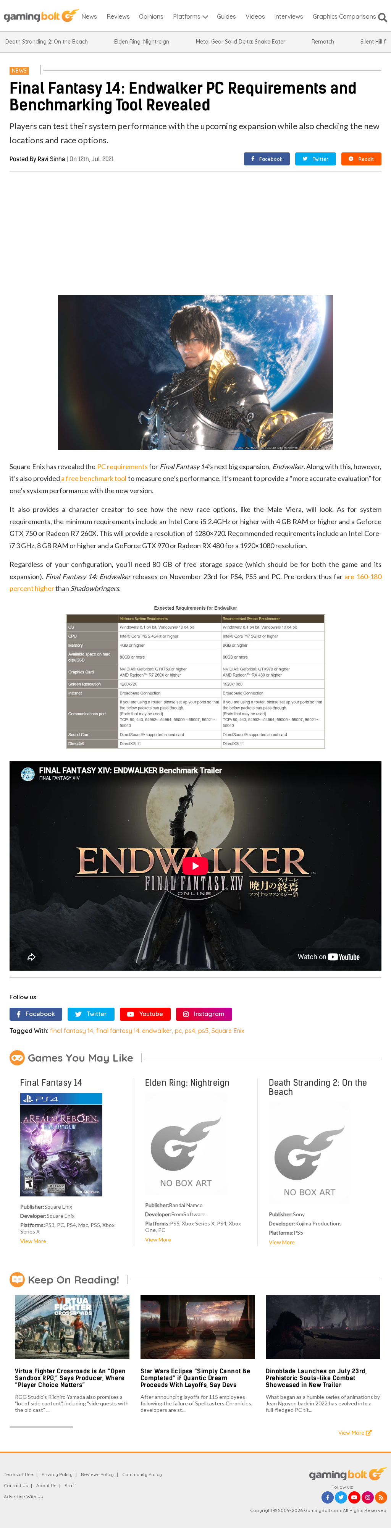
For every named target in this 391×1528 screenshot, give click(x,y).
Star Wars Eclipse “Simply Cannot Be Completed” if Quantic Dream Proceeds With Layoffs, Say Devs (195, 1378)
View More (33, 1241)
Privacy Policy (57, 1474)
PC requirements (122, 466)
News (19, 70)
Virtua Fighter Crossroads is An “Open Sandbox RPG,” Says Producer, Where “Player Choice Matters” (70, 1378)
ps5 (203, 1030)
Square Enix (228, 1030)
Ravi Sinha (51, 159)
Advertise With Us (23, 1496)
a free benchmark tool (94, 478)
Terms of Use (18, 1474)
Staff (70, 1485)
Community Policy (142, 1474)
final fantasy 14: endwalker (134, 1030)
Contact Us (16, 1485)
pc (178, 1030)
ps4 (190, 1030)
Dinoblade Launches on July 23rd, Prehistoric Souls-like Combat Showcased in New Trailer (316, 1378)
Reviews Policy (97, 1474)
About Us (46, 1485)
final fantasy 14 (71, 1030)
